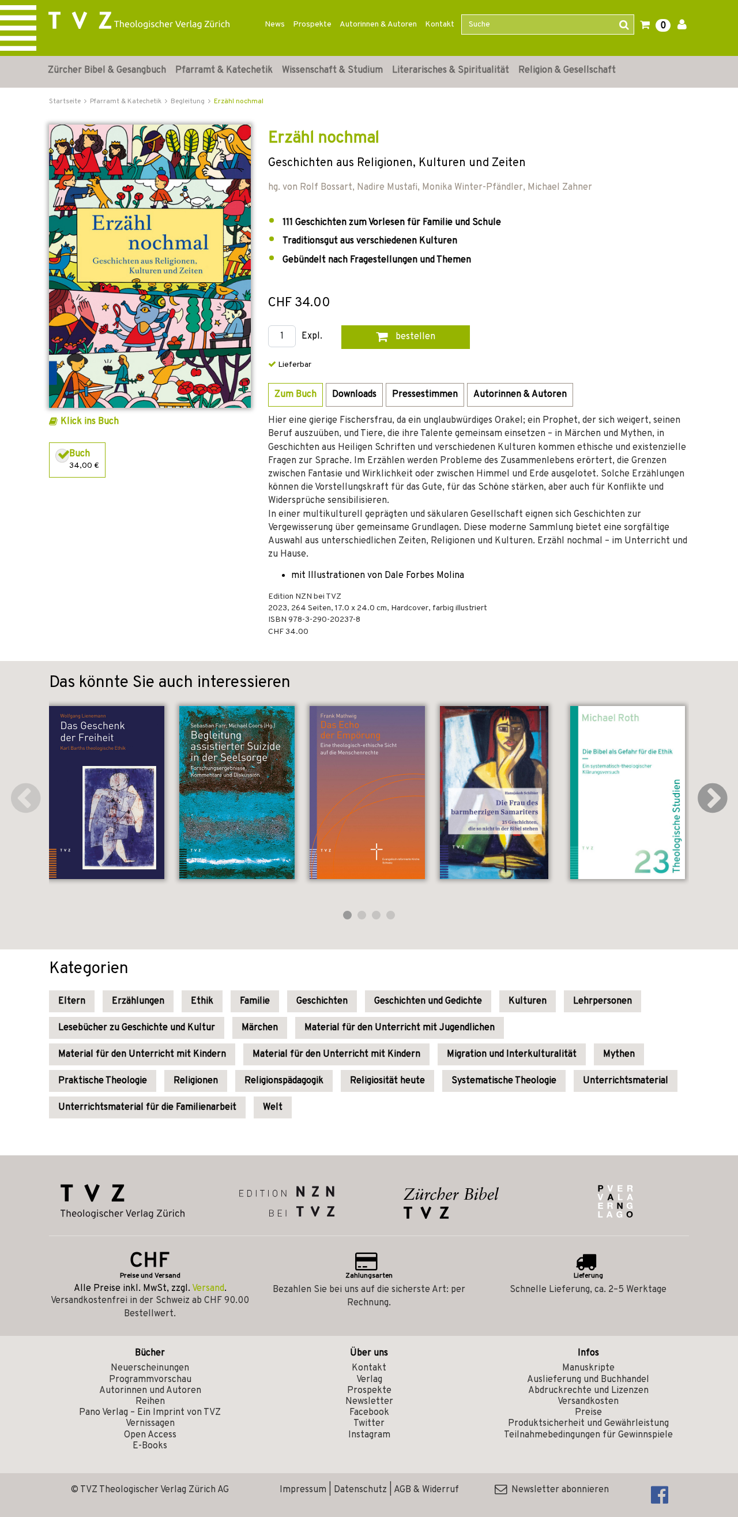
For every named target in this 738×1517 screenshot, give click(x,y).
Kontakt (439, 24)
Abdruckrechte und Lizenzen (588, 1390)
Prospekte (312, 24)
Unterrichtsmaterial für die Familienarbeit (147, 1107)
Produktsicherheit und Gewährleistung (588, 1423)
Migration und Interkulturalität (512, 1054)
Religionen (196, 1081)
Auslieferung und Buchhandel (588, 1379)
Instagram (369, 1435)
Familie (255, 1001)
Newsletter (369, 1401)
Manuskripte (588, 1368)
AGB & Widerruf (426, 1490)
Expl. (312, 336)
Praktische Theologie (102, 1081)
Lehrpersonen (602, 1001)
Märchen (260, 1028)
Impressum (303, 1490)
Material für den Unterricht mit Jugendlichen (399, 1028)
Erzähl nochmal (238, 101)
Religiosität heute (387, 1081)
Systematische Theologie (503, 1081)
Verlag (369, 1379)
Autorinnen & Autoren (378, 24)
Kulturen (528, 1001)
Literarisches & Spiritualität (450, 70)
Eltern (71, 1001)
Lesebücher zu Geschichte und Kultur (136, 1028)
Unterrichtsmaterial (625, 1081)
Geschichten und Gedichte (428, 1001)
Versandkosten (588, 1401)
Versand (208, 1288)
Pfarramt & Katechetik (224, 70)
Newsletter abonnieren (558, 1490)
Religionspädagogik (283, 1081)
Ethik (202, 1001)
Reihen (150, 1401)
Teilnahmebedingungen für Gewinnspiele (588, 1435)
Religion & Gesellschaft (567, 70)
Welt (273, 1107)
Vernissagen (150, 1423)
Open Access (150, 1435)
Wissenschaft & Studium (332, 70)
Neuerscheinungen (150, 1368)
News (275, 24)
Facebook (369, 1412)
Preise (588, 1412)
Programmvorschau (150, 1379)
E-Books (150, 1446)
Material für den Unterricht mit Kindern (142, 1054)
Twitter (369, 1423)
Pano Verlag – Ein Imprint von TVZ (150, 1412)
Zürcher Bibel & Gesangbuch (107, 70)
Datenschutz (360, 1490)
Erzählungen (138, 1001)
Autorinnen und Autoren (150, 1390)
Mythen (619, 1054)
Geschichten (322, 1001)
